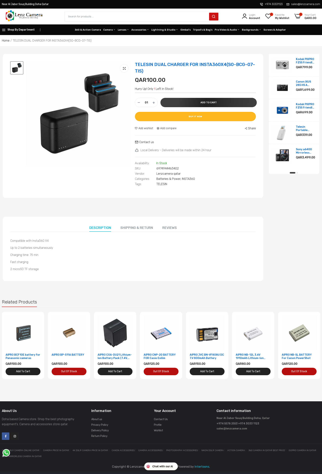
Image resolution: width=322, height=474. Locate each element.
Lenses (122, 29)
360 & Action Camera (88, 29)
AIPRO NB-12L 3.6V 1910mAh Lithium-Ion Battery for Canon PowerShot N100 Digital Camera (251, 356)
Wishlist (158, 430)
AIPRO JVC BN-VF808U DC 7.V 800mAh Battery (207, 356)
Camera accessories (150, 450)
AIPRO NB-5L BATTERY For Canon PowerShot (297, 356)
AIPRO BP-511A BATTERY (68, 354)
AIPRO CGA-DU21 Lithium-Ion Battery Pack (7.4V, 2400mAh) (115, 356)
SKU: (138, 168)
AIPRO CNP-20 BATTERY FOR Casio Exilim (160, 356)
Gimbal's (185, 29)
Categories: (142, 179)
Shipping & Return (136, 228)
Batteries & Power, (169, 179)
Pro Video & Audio (226, 29)
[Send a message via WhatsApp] (6, 452)
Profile (158, 424)
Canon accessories (123, 450)
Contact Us (161, 419)
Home (6, 40)
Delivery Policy (100, 430)
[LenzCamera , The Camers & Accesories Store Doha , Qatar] (24, 16)
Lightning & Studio (163, 29)
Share (252, 128)
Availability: (142, 163)
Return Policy (99, 436)
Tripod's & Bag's (202, 29)
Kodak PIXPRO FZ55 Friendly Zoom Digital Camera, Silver (305, 61)
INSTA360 (188, 179)
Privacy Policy (99, 424)
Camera (108, 29)
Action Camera (236, 450)
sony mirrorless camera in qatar (22, 456)
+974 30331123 (274, 4)
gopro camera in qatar (302, 450)
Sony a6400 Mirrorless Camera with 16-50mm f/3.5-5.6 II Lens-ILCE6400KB (304, 151)
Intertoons (202, 466)
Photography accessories (182, 450)
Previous (11, 345)
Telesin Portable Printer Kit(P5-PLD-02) (305, 128)
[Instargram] (15, 436)
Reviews (169, 228)
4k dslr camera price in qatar (90, 450)
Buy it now (195, 116)
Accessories (139, 29)
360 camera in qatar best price (267, 450)
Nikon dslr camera (212, 450)
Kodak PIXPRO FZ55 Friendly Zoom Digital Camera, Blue (305, 106)
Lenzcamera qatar (168, 173)
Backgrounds (250, 29)
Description (100, 228)
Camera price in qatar (56, 450)
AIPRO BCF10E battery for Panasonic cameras (23, 356)
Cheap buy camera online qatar (20, 450)
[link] (37, 319)
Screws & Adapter (274, 29)
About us (96, 419)
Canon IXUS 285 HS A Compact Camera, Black (305, 83)
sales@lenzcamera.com (305, 4)
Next (310, 345)
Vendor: (140, 173)
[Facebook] (5, 436)
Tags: (138, 184)
